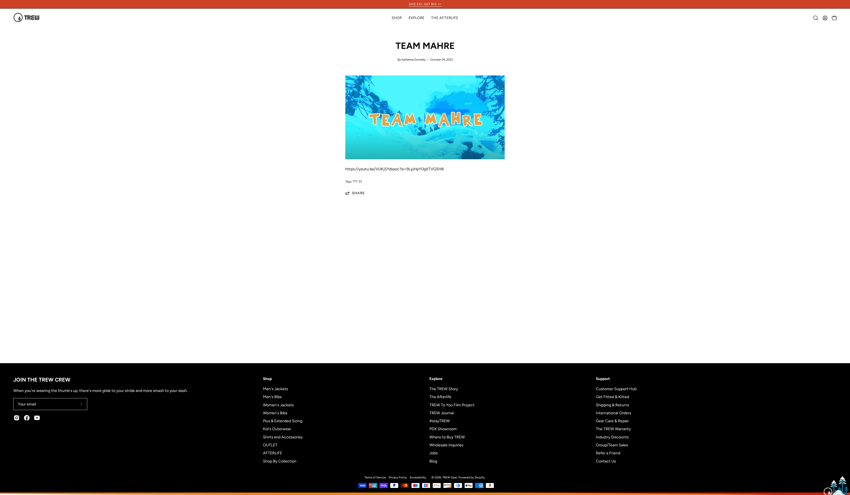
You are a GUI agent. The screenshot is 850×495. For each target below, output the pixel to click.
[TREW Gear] (26, 18)
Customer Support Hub (616, 388)
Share (358, 193)
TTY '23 (357, 181)
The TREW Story (443, 388)
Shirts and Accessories (283, 436)
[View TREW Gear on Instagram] (16, 417)
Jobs (433, 453)
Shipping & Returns (612, 404)
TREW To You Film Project (452, 404)
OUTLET (270, 444)
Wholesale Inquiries (446, 444)
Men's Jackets (275, 388)
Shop (267, 378)
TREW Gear (449, 477)
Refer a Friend (608, 453)
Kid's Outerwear (277, 428)
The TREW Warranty (613, 428)
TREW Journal (441, 412)
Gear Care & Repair (612, 420)
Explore (435, 378)
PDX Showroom (443, 428)
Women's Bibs (275, 412)
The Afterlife (440, 396)
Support (603, 378)
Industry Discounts (612, 436)
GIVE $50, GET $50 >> (425, 4)
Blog (433, 461)
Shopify (480, 477)
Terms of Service (375, 477)
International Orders (613, 412)
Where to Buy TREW (447, 436)
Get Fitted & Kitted (612, 396)
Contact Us (606, 461)
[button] (416, 18)
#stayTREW (439, 420)
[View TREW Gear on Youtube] (37, 417)
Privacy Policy (398, 477)
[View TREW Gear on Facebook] (26, 417)
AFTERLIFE (272, 453)
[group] (425, 4)
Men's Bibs (272, 396)
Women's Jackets (278, 404)
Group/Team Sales (612, 444)
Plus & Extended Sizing (282, 420)
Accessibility (418, 477)
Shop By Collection (279, 461)
